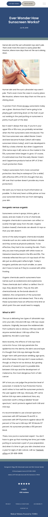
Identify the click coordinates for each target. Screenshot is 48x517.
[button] (44, 3)
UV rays (25, 106)
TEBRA (35, 514)
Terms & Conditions (22, 504)
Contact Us (24, 508)
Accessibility (38, 504)
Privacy (8, 504)
